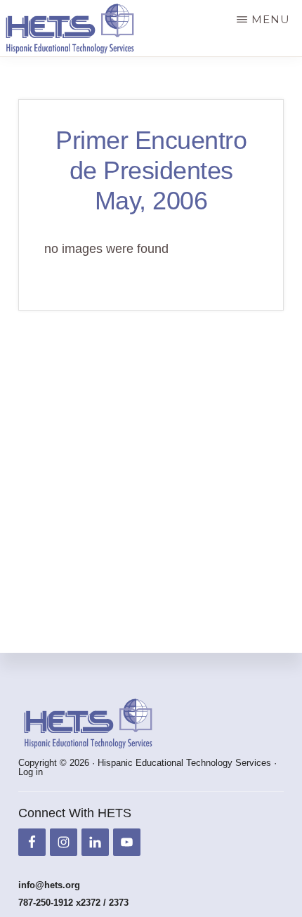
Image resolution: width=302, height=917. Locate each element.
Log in (30, 772)
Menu (270, 19)
